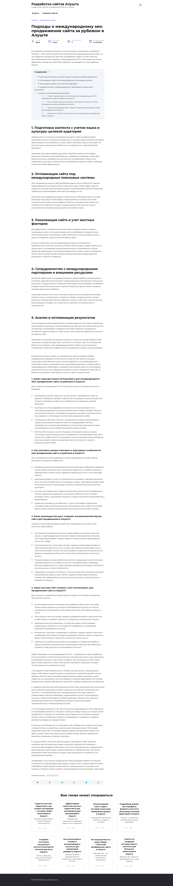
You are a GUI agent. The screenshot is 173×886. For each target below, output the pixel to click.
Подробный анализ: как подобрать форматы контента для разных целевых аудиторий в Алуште (129, 809)
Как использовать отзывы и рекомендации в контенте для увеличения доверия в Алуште (72, 845)
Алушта (35, 13)
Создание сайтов (50, 13)
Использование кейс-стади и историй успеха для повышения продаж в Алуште (101, 809)
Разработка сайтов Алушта (55, 4)
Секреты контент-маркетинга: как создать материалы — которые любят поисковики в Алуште (43, 810)
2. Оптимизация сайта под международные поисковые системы (65, 80)
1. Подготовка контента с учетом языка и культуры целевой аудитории (67, 77)
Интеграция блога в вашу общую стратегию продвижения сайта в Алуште (101, 845)
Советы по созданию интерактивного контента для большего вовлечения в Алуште (129, 846)
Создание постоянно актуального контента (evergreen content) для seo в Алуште (44, 845)
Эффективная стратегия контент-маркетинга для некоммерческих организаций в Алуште (72, 810)
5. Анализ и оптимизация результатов (53, 93)
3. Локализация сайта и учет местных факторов (57, 84)
